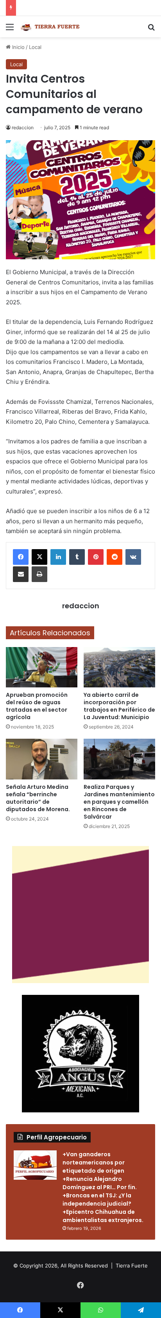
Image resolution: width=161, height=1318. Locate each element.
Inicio (18, 47)
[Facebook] (21, 557)
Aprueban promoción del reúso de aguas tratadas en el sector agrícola (37, 706)
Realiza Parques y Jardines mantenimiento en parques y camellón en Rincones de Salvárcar (119, 802)
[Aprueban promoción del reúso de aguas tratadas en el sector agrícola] (41, 667)
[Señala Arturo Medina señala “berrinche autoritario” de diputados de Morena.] (41, 759)
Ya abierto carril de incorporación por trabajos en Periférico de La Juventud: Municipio (119, 706)
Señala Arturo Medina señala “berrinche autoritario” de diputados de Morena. (38, 798)
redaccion (23, 127)
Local (35, 47)
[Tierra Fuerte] (51, 27)
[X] (39, 557)
